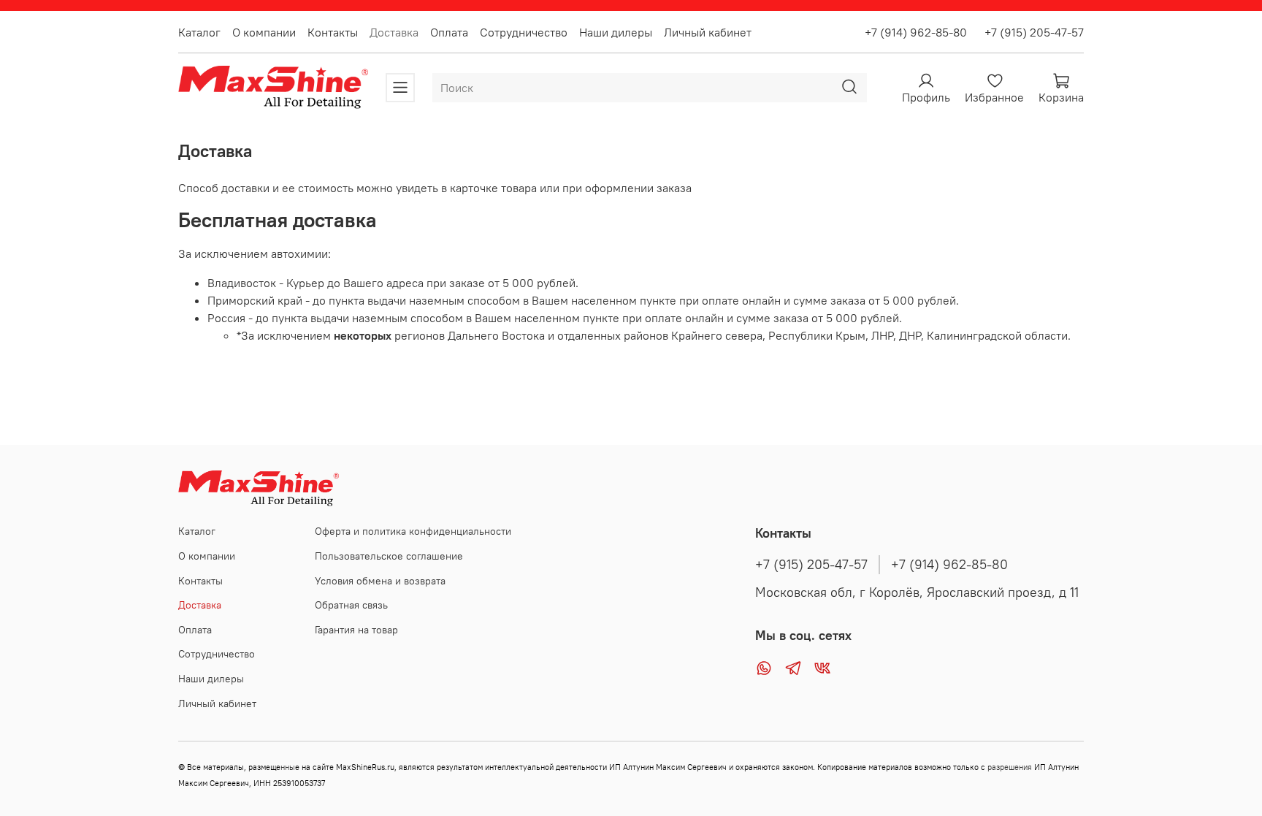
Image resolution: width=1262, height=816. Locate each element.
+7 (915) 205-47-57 (1028, 32)
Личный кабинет (708, 32)
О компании (264, 32)
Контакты (332, 32)
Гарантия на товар (356, 629)
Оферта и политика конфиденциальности (413, 531)
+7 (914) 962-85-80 (916, 32)
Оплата (449, 32)
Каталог (199, 32)
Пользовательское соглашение (389, 556)
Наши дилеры (615, 32)
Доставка (394, 32)
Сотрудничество (523, 32)
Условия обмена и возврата (380, 580)
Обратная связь (351, 604)
